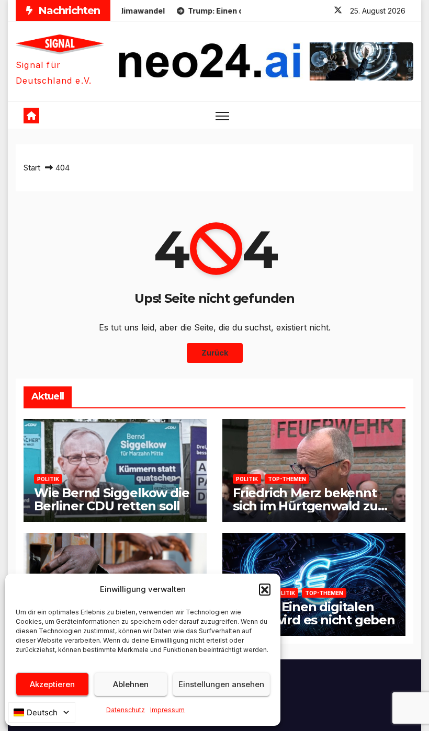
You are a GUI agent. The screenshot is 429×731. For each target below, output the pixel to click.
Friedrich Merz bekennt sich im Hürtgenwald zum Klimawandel (311, 506)
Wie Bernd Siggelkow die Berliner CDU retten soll (111, 499)
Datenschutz (125, 710)
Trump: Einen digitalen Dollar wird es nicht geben (314, 613)
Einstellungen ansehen (221, 684)
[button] (264, 589)
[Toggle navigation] (222, 115)
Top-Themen (287, 479)
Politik (48, 479)
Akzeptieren (52, 684)
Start (32, 168)
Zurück (214, 352)
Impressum (167, 710)
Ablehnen (131, 684)
